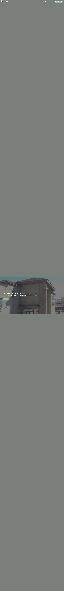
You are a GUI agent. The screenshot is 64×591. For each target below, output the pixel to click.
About (36, 1)
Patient (46, 1)
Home (33, 1)
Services (41, 1)
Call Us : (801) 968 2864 (58, 1)
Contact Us (52, 1)
